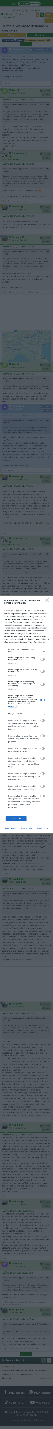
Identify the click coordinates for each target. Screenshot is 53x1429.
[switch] (42, 659)
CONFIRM (16, 819)
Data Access (26, 828)
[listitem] (26, 651)
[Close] (47, 600)
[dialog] (26, 714)
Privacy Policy (42, 828)
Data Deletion (11, 828)
